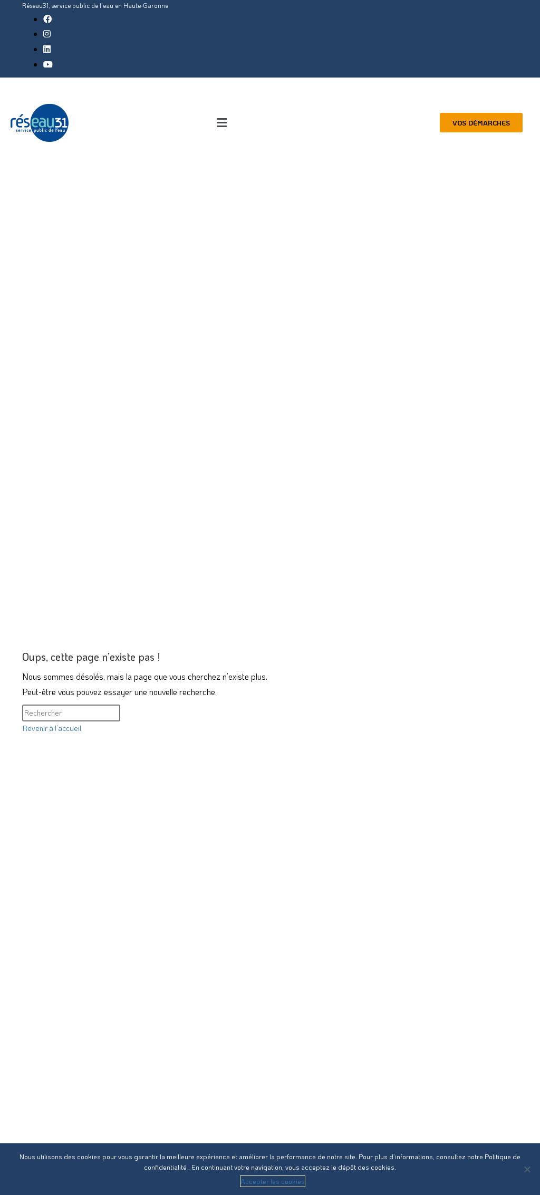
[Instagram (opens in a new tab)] (47, 33)
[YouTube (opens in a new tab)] (48, 64)
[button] (222, 122)
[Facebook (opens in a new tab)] (47, 18)
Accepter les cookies (272, 1181)
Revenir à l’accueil (52, 728)
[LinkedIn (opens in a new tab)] (47, 48)
